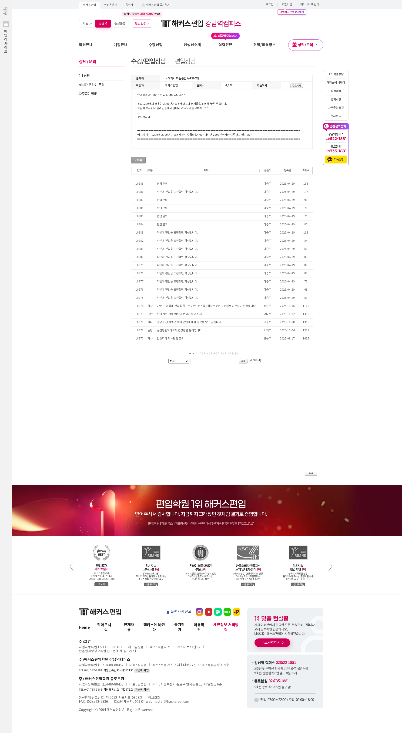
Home (84, 627)
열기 (6, 33)
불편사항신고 (181, 612)
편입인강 (140, 23)
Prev (72, 566)
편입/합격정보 (264, 45)
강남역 (103, 23)
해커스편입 (89, 5)
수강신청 (156, 45)
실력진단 (225, 45)
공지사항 (336, 99)
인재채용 (129, 627)
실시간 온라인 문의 (91, 85)
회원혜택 (336, 91)
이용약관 (199, 627)
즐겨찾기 (179, 627)
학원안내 (86, 45)
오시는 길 (336, 116)
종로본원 (120, 23)
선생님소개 (192, 45)
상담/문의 (305, 45)
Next (330, 566)
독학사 (129, 5)
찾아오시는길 (106, 627)
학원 (85, 23)
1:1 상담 (84, 76)
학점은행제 (110, 5)
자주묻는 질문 (336, 107)
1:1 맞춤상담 (336, 74)
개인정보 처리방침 (226, 627)
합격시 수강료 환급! (142, 14)
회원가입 (287, 4)
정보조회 (154, 698)
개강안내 (121, 45)
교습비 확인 (142, 670)
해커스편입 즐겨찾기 (158, 5)
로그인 (269, 4)
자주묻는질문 (88, 94)
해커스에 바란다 (309, 4)
